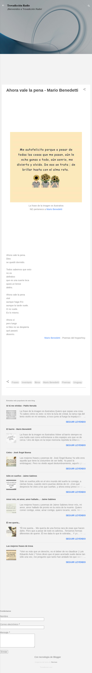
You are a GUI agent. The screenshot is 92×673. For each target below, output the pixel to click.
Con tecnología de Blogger (47, 657)
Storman (54, 662)
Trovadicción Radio (18, 5)
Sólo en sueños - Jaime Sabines (21, 476)
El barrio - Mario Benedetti (18, 429)
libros (37, 382)
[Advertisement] (46, 49)
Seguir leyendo (76, 422)
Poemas (66, 382)
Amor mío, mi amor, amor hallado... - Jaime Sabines (31, 499)
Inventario (27, 382)
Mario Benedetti (54, 209)
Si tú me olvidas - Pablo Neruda (21, 406)
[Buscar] (89, 6)
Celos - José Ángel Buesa (18, 452)
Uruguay (77, 382)
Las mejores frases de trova (19, 546)
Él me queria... (13, 523)
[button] (84, 89)
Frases (15, 382)
